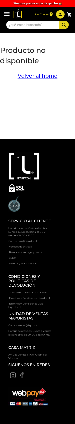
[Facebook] (22, 377)
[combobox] (33, 25)
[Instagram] (13, 377)
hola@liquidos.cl (27, 240)
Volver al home (38, 76)
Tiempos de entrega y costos (25, 252)
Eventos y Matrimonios (22, 263)
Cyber (12, 257)
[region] (37, 3)
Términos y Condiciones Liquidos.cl (29, 298)
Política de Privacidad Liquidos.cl (28, 292)
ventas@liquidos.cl (29, 325)
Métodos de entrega (20, 246)
